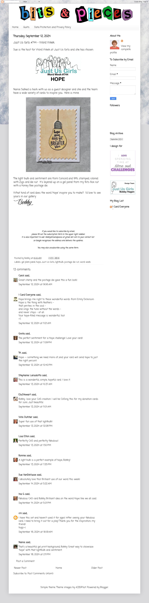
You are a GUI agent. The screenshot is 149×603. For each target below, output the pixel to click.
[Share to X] (54, 258)
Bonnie (22, 455)
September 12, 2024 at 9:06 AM (35, 284)
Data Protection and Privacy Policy (52, 27)
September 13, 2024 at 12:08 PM (35, 426)
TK (20, 353)
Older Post (96, 568)
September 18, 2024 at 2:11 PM (34, 554)
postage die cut (71, 262)
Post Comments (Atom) (40, 573)
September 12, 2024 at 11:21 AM (35, 323)
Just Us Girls (62, 50)
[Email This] (49, 258)
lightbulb (59, 262)
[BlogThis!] (52, 258)
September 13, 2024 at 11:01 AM (35, 407)
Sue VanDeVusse (27, 475)
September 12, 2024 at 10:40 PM (35, 365)
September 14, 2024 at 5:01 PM (35, 503)
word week (85, 262)
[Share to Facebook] (56, 258)
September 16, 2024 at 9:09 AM (35, 532)
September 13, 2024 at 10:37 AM (35, 384)
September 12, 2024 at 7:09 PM (35, 342)
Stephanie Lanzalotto (30, 375)
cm (20, 513)
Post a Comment (25, 561)
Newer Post (20, 568)
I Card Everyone (27, 295)
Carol (21, 275)
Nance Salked (21, 89)
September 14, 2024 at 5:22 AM (35, 484)
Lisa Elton (24, 436)
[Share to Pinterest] (58, 258)
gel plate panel (28, 262)
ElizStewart (25, 394)
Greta (22, 333)
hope (38, 262)
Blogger (104, 587)
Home (15, 27)
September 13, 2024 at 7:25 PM (35, 464)
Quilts (26, 27)
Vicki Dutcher (25, 417)
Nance (22, 542)
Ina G (21, 494)
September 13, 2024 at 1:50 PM (35, 445)
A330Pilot (81, 587)
